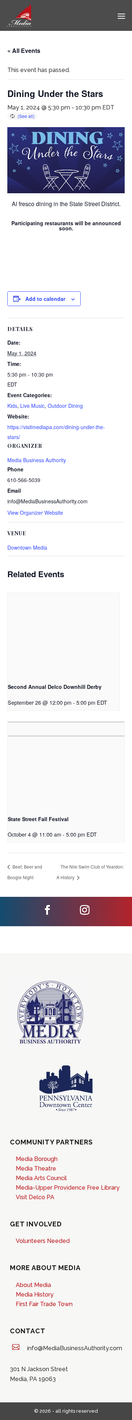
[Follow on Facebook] (47, 910)
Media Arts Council (41, 1178)
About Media (33, 1284)
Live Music (32, 405)
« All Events (23, 50)
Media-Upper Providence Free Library (68, 1187)
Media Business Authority (36, 460)
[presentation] (64, 635)
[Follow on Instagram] (84, 910)
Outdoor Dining (65, 405)
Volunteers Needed (43, 1240)
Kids (12, 405)
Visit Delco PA (35, 1197)
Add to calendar (45, 298)
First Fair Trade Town (44, 1304)
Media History (35, 1294)
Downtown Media (27, 547)
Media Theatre (36, 1168)
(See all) (26, 116)
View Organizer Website (35, 512)
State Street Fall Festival (38, 819)
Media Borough (37, 1158)
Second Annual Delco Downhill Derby (55, 686)
